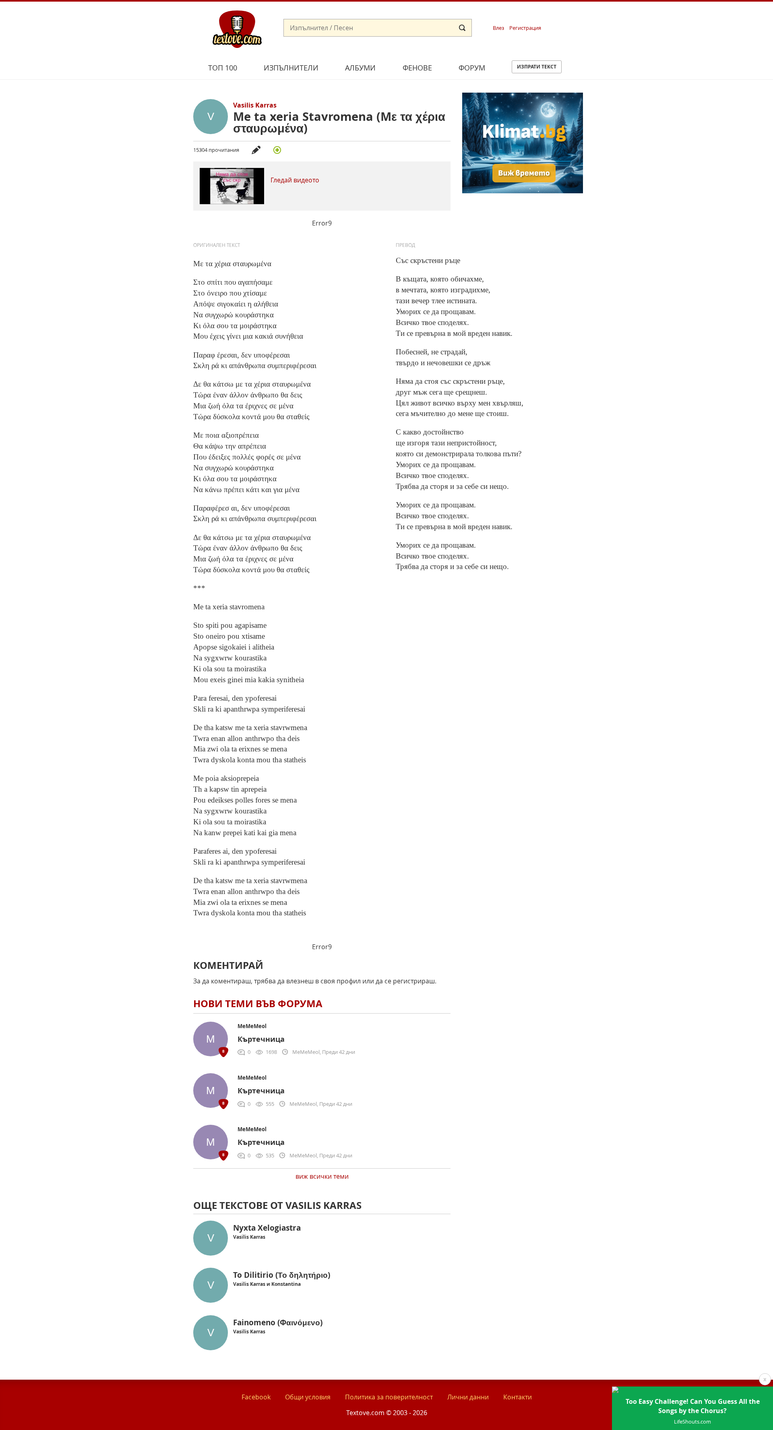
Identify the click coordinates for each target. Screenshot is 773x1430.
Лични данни (468, 1397)
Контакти (517, 1397)
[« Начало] (237, 28)
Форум (472, 67)
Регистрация (525, 28)
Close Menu (693, 14)
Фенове (417, 67)
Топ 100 (222, 67)
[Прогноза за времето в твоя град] (522, 190)
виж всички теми (322, 1176)
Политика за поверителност (389, 1397)
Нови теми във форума (257, 1003)
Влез (498, 28)
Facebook (256, 1397)
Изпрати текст (536, 66)
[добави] (277, 149)
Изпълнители (291, 67)
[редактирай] (256, 149)
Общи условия (308, 1397)
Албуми (360, 67)
